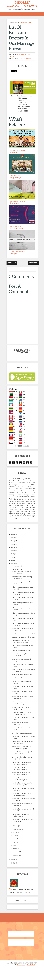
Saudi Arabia (22, 499)
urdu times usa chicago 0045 (21, 651)
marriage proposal (23, 501)
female (24, 22)
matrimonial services (16, 507)
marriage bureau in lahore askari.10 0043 (20, 815)
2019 (12, 557)
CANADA (27, 479)
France (24, 487)
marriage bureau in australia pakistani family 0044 (21, 763)
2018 (12, 560)
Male (30, 491)
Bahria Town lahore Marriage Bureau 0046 (21, 572)
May (14, 842)
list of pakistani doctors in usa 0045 (23, 634)
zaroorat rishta (13, 519)
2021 (12, 551)
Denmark (32, 481)
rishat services (14, 513)
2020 (12, 554)
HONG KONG (31, 487)
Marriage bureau (29, 495)
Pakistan (13, 499)
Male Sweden (22, 493)
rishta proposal (25, 513)
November (16, 569)
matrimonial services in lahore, (22, 675)
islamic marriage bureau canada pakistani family (22, 703)
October (15, 826)
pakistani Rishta (14, 511)
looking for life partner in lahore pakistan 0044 (22, 742)
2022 (12, 547)
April (14, 845)
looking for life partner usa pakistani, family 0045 (20, 641)
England (16, 485)
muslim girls (28, 507)
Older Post (33, 263)
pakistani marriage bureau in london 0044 (21, 708)
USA (29, 22)
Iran (20, 491)
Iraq (22, 491)
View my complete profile (19, 892)
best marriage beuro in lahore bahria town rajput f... (22, 748)
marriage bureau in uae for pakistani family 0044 (21, 774)
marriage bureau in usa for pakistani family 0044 (21, 779)
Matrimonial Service (27, 497)
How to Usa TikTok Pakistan (16, 489)
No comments (26, 58)
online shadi (19, 509)
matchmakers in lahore (25, 505)
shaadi (15, 515)
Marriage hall (13, 497)
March (15, 849)
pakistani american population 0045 (23, 637)
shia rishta (12, 517)
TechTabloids (31, 965)
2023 (12, 544)
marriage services (21, 503)
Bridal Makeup (19, 479)
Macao (26, 491)
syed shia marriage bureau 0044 (22, 733)
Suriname (32, 499)
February (16, 852)
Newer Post (12, 263)
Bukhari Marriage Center (22, 889)
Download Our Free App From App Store (22, 483)
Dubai (11, 485)
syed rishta (31, 517)
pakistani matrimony (28, 511)
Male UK (32, 493)
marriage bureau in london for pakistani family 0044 (22, 784)
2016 (12, 860)
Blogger (26, 900)
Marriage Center (15, 495)
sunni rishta (21, 517)
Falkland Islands (24, 485)
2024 (12, 541)
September (16, 829)
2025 (12, 538)
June (14, 839)
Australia (12, 479)
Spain (28, 499)
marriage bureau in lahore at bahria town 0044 (21, 794)
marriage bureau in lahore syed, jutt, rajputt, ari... (22, 629)
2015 (12, 863)
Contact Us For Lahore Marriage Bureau (22, 480)
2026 (12, 534)
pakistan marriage (30, 509)
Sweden (11, 501)
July (14, 835)
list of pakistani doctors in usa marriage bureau (22, 713)
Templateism (21, 965)
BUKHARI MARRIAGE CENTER (22, 4)
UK (15, 501)
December (16, 566)
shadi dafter (22, 515)
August (15, 832)
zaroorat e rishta (24, 519)
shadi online (31, 515)
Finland (19, 487)
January (15, 855)
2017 (12, 564)
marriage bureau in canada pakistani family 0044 (21, 768)
